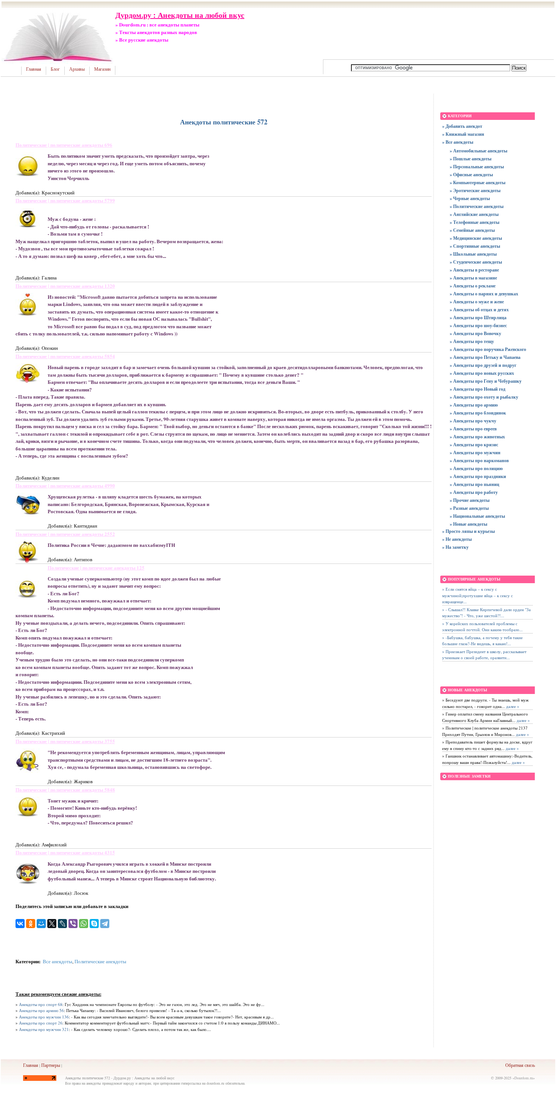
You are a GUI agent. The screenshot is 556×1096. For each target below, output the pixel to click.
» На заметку (455, 547)
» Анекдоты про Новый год (477, 389)
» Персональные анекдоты (477, 166)
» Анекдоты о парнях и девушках (484, 293)
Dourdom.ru (523, 1077)
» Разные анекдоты (469, 508)
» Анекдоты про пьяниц (474, 484)
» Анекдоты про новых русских (482, 373)
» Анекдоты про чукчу (473, 421)
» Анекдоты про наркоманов (479, 460)
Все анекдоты (57, 961)
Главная (33, 69)
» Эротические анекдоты (475, 190)
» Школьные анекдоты (473, 254)
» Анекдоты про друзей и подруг (483, 365)
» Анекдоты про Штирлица (478, 317)
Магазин (102, 69)
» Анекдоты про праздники (478, 476)
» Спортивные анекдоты (475, 246)
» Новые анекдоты (468, 524)
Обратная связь (520, 1065)
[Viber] (73, 923)
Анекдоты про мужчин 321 (44, 1029)
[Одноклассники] (30, 923)
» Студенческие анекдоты (476, 262)
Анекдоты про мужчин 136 (44, 1017)
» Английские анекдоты (474, 214)
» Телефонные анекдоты (474, 222)
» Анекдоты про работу (474, 492)
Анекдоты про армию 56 (41, 1010)
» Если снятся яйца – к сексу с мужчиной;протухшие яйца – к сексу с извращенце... (477, 595)
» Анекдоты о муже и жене (477, 301)
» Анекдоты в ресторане (474, 270)
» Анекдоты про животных (477, 436)
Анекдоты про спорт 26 (40, 1023)
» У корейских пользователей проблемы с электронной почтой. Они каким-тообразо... (482, 627)
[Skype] (94, 923)
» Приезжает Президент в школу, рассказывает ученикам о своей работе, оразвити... (484, 655)
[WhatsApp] (83, 923)
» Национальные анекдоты (477, 516)
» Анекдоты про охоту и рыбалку (484, 397)
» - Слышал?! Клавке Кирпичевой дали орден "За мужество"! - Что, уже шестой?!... (486, 613)
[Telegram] (104, 923)
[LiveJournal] (62, 923)
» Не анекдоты (457, 539)
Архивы (77, 69)
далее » (512, 706)
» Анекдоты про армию (474, 405)
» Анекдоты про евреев (473, 428)
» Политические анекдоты (476, 206)
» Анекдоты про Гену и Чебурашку (486, 381)
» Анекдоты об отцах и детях (479, 309)
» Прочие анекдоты (469, 500)
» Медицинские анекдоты (476, 238)
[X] (51, 923)
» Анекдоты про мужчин (475, 452)
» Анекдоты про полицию (476, 468)
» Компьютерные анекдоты (477, 182)
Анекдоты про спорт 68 (40, 1004)
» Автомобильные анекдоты (478, 150)
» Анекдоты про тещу (472, 341)
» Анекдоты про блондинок (478, 413)
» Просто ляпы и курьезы (468, 531)
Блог (55, 69)
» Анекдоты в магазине (473, 278)
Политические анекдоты (100, 961)
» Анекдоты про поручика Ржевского (488, 349)
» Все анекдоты (457, 142)
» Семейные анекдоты (472, 230)
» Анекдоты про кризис (474, 444)
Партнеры (50, 1065)
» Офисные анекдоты (471, 174)
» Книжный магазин (463, 134)
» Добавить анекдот (462, 126)
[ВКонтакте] (20, 923)
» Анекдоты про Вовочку (475, 333)
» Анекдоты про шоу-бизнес (478, 325)
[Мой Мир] (41, 923)
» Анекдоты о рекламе (472, 286)
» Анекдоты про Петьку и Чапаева (485, 357)
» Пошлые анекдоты (470, 158)
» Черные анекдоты (470, 198)
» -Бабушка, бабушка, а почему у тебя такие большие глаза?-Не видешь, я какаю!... (482, 641)
